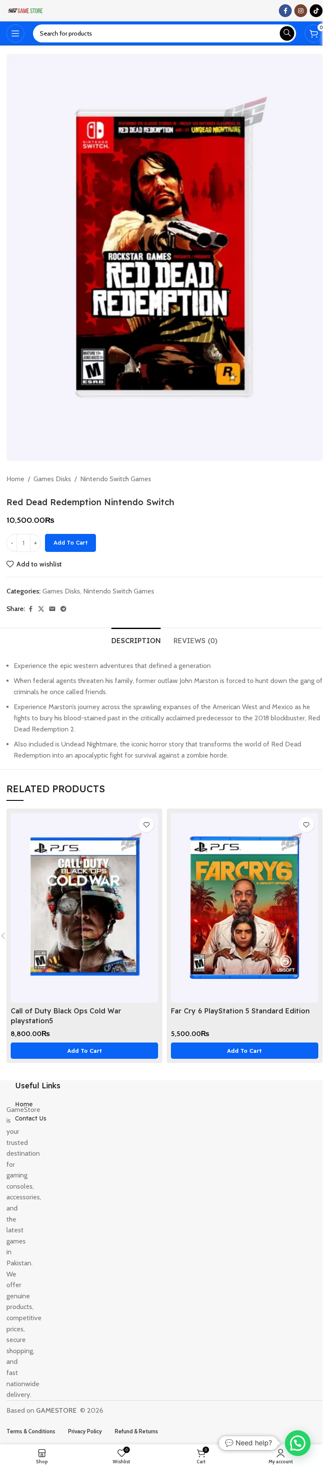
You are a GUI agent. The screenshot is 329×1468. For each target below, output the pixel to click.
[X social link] (41, 609)
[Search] (287, 33)
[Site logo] (25, 10)
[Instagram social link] (300, 10)
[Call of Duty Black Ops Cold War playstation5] (84, 907)
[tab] (136, 640)
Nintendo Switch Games (115, 479)
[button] (84, 1051)
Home (15, 479)
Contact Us (30, 1118)
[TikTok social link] (316, 10)
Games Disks (52, 479)
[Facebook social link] (285, 10)
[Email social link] (52, 609)
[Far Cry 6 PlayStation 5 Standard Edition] (244, 907)
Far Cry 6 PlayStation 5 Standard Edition (240, 1011)
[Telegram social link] (63, 609)
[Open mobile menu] (15, 33)
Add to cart (70, 542)
